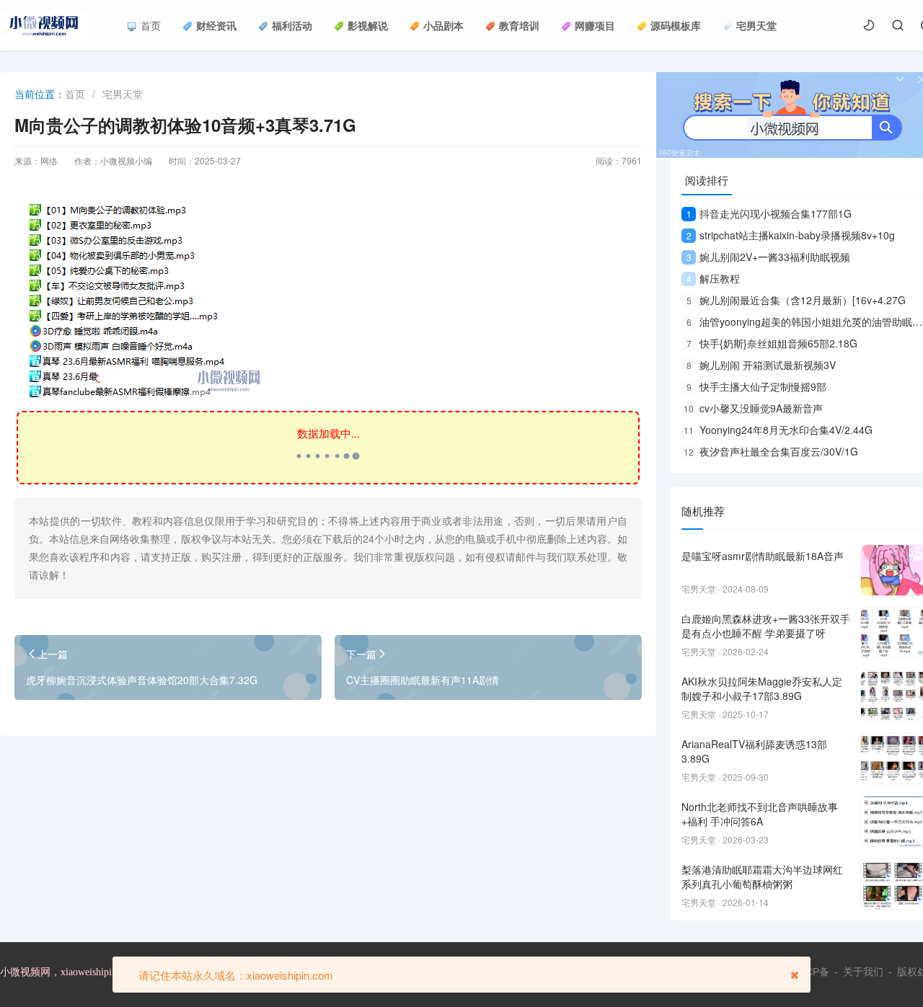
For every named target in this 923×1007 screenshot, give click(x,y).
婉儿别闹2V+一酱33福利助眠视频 (768, 256)
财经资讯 (216, 25)
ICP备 (816, 971)
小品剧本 (443, 25)
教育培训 (519, 25)
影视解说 (368, 25)
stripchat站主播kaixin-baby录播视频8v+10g (790, 235)
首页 (151, 25)
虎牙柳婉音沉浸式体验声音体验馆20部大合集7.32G (141, 680)
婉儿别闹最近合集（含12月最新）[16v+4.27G (796, 300)
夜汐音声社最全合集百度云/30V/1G (771, 451)
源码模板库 (675, 25)
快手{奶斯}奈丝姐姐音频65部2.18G (771, 343)
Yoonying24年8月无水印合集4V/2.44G (778, 429)
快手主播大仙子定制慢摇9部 (756, 386)
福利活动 (292, 25)
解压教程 (713, 278)
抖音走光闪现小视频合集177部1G (769, 213)
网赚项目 (595, 25)
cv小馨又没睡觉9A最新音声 (753, 408)
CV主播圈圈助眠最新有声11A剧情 (422, 680)
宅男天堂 (756, 25)
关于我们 (863, 971)
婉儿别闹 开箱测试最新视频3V (761, 365)
